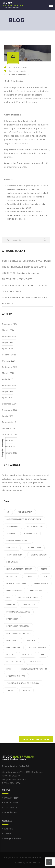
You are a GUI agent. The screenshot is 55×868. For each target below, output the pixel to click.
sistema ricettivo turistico (34, 669)
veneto (26, 690)
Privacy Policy (11, 798)
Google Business (12, 838)
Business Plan (30, 533)
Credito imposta (14, 555)
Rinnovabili (35, 662)
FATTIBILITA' (11, 576)
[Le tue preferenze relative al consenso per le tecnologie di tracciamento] (2, 448)
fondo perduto (14, 590)
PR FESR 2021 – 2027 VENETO (18, 279)
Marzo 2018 (7, 440)
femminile (30, 576)
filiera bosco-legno (16, 583)
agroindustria (25, 512)
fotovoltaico (37, 590)
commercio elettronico (17, 540)
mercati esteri (13, 647)
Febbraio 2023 (9, 355)
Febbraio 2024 (9, 336)
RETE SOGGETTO (13, 662)
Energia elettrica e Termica (19, 569)
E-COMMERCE (11, 562)
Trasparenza (10, 807)
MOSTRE (10, 654)
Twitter (7, 833)
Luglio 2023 (7, 342)
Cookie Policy (11, 802)
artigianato (12, 526)
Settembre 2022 (9, 367)
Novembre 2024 (9, 324)
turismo (10, 690)
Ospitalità (27, 654)
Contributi (11, 547)
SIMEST (9, 669)
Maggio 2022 (8, 373)
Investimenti (12, 619)
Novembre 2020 (9, 410)
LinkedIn (8, 829)
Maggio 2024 (8, 330)
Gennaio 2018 (9, 447)
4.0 (7, 512)
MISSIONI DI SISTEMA (38, 647)
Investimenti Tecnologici (18, 633)
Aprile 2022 (7, 379)
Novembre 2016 (9, 453)
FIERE (46, 576)
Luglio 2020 (7, 416)
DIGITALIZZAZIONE (39, 555)
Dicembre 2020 (9, 404)
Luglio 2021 (7, 391)
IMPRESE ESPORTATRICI (28, 597)
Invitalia (31, 640)
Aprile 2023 (7, 348)
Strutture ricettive (15, 676)
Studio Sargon (33, 862)
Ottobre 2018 (8, 428)
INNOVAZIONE (30, 605)
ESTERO (44, 569)
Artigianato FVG (35, 526)
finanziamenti (41, 583)
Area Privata (10, 812)
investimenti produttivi (17, 626)
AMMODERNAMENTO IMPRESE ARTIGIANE (23, 519)
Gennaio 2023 (9, 361)
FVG (8, 597)
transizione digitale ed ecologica (22, 683)
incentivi (10, 605)
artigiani (10, 533)
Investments (12, 640)
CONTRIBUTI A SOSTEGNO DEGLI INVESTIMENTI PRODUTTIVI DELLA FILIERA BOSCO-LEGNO (26, 264)
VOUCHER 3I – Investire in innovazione (21, 273)
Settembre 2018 (9, 434)
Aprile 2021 (7, 398)
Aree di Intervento (34, 739)
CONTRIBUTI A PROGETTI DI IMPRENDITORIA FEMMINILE (25, 300)
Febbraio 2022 (9, 385)
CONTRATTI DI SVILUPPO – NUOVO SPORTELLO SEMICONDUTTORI (26, 288)
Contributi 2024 (33, 547)
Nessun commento (19, 75)
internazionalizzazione (18, 612)
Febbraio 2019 (9, 422)
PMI (42, 654)
